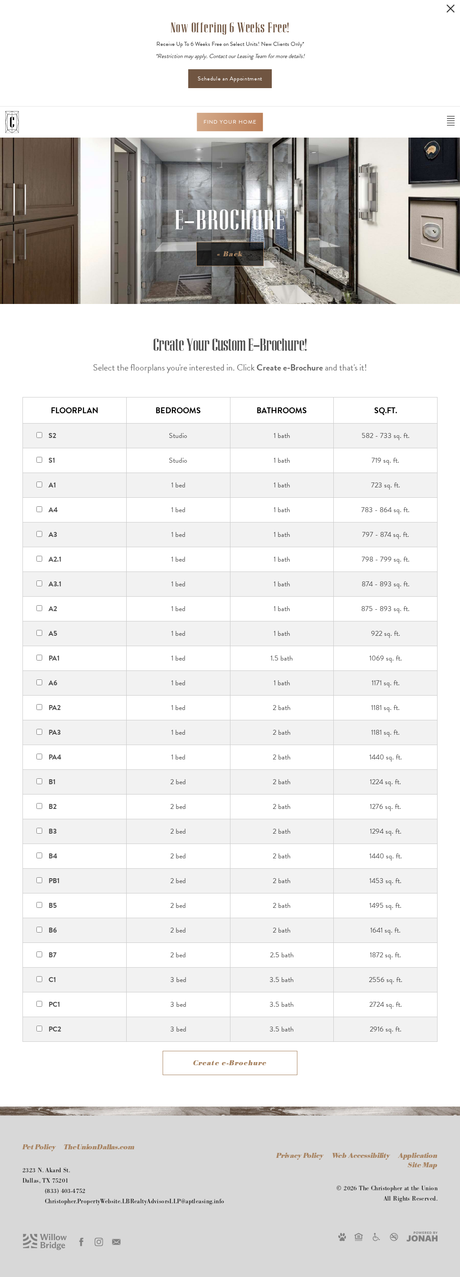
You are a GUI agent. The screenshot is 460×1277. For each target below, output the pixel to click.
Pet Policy (38, 1147)
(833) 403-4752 (65, 1191)
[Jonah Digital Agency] (422, 1236)
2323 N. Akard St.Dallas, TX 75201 (46, 1175)
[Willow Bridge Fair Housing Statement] (358, 1236)
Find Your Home (229, 122)
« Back (230, 254)
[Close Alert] (450, 8)
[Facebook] (81, 1242)
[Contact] (116, 1242)
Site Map (423, 1165)
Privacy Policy (299, 1156)
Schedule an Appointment (230, 78)
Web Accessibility (362, 1156)
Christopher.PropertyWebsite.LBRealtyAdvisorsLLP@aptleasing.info (134, 1201)
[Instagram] (98, 1242)
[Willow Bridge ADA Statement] (376, 1236)
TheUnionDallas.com (99, 1147)
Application (418, 1156)
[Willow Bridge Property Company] (44, 1241)
